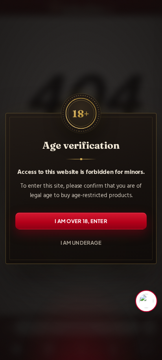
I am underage (81, 242)
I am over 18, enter (81, 221)
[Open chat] (146, 301)
